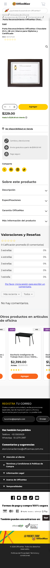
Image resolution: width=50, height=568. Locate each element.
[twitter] (4, 169)
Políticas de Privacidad (20, 553)
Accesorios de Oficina (15, 17)
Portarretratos (35, 17)
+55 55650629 (17, 434)
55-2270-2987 (19, 438)
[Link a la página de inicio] (5, 15)
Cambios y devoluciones (20, 141)
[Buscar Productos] (7, 10)
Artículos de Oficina (19, 15)
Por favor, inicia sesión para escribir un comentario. (25, 285)
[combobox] (25, 11)
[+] (14, 107)
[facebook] (11, 169)
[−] (5, 107)
